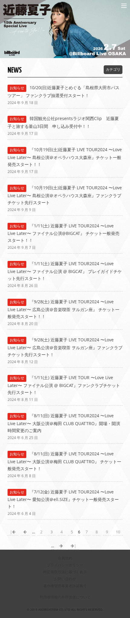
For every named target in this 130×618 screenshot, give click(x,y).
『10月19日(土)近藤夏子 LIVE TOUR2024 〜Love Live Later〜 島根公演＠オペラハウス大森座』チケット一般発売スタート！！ (65, 157)
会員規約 (65, 558)
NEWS (15, 70)
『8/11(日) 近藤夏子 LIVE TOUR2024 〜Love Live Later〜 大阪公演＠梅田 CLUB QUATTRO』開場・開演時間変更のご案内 (64, 423)
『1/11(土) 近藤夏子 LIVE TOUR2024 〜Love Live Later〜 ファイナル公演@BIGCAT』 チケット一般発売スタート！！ (63, 233)
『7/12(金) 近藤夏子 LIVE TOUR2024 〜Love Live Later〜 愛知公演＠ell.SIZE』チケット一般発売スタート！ (63, 499)
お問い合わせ (65, 578)
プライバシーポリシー (65, 565)
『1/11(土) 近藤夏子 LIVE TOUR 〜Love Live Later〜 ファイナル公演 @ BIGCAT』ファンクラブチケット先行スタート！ (64, 385)
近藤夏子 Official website (52, 5)
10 (118, 532)
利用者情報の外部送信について (65, 597)
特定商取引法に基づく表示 (65, 571)
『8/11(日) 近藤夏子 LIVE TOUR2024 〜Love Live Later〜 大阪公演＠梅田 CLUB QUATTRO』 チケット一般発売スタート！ (64, 461)
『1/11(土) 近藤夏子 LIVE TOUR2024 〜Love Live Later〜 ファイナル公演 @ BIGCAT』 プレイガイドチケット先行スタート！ (65, 271)
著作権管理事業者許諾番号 (65, 585)
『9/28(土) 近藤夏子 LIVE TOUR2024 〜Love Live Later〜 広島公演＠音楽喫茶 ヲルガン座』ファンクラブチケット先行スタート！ (65, 347)
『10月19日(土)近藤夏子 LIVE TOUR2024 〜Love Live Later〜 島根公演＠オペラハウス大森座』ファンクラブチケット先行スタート (65, 195)
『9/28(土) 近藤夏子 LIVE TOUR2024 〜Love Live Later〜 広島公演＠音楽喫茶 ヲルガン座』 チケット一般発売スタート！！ (63, 309)
